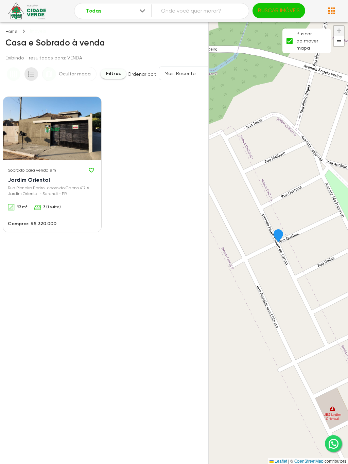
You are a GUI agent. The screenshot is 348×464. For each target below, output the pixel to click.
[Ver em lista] (31, 74)
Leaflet (280, 461)
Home (11, 31)
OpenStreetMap (309, 461)
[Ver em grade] (13, 74)
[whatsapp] (333, 443)
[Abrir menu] (331, 10)
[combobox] (116, 11)
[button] (278, 236)
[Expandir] (142, 11)
